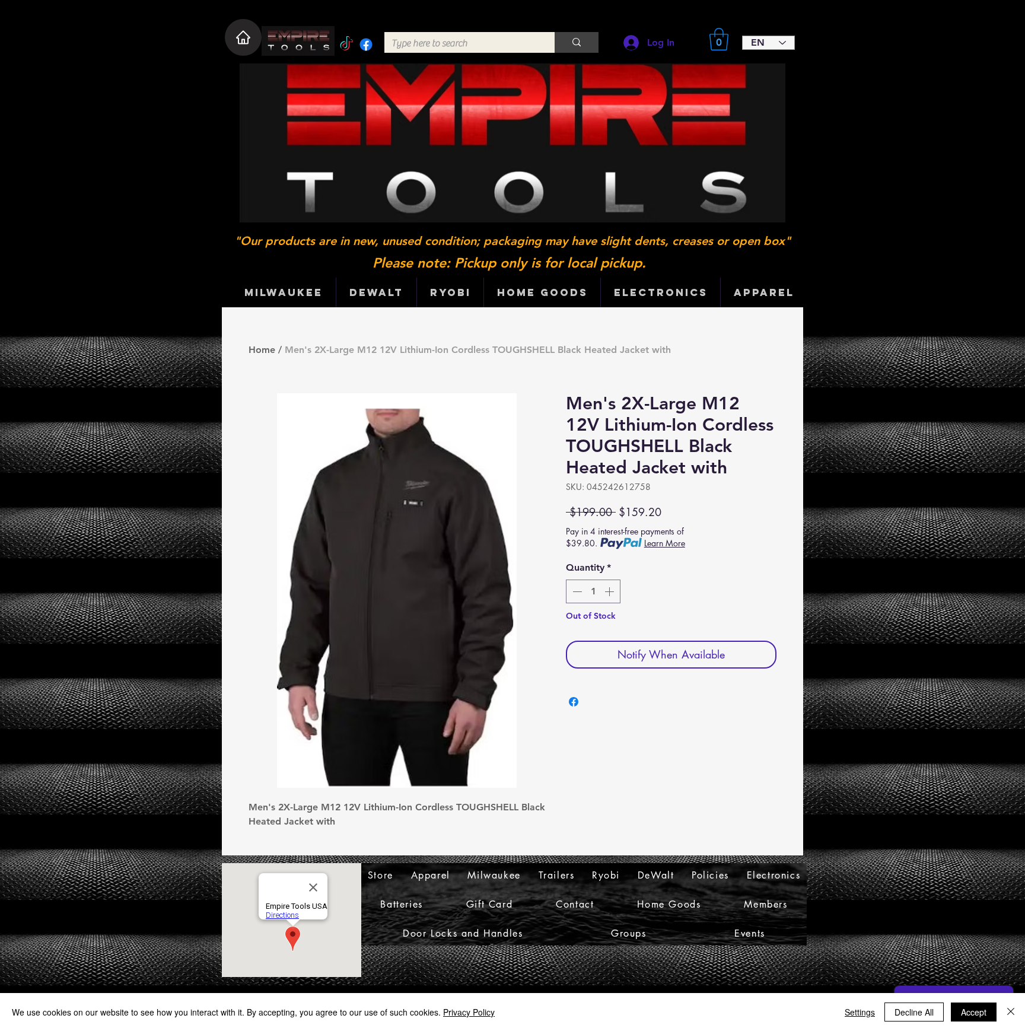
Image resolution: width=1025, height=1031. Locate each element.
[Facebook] (366, 44)
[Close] (1011, 1012)
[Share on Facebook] (573, 702)
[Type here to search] (577, 42)
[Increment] (610, 591)
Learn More (664, 543)
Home (262, 349)
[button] (718, 39)
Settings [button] (860, 1012)
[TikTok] (346, 44)
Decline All (914, 1012)
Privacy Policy (469, 1012)
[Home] (243, 37)
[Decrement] (576, 591)
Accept (973, 1012)
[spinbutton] (593, 591)
